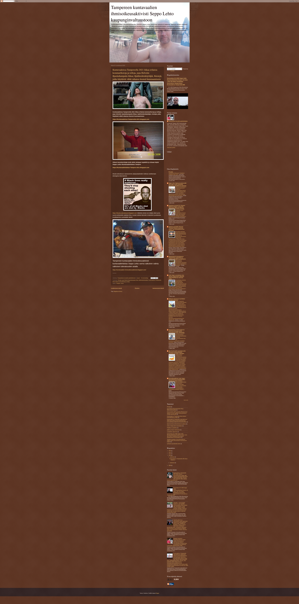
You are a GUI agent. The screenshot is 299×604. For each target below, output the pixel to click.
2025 (170, 450)
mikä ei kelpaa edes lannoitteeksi (174, 425)
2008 (170, 465)
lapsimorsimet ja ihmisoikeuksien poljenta (176, 423)
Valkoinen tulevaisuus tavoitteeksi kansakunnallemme (177, 299)
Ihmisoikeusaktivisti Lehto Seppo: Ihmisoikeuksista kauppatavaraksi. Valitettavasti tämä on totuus (177, 379)
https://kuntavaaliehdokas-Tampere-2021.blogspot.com (131, 167)
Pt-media (171, 172)
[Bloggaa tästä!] (153, 278)
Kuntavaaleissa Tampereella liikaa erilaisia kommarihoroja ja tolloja (176, 417)
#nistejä (119, 280)
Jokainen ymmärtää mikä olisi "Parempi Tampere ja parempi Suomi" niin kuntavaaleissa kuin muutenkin (176, 228)
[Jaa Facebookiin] (156, 278)
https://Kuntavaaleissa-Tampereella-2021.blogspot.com (131, 119)
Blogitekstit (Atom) (118, 291)
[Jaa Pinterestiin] (157, 278)
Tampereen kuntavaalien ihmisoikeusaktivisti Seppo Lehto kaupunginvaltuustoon (142, 13)
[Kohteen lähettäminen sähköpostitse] (151, 278)
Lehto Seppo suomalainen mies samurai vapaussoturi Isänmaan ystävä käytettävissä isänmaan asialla (176, 277)
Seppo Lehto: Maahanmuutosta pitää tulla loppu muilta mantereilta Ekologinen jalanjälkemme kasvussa (177, 184)
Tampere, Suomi (120, 283)
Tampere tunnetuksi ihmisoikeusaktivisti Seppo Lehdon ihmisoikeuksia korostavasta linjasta (177, 440)
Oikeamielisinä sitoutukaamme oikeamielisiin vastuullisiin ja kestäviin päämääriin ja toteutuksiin (177, 258)
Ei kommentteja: (145, 278)
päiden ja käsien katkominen (173, 429)
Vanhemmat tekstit (158, 288)
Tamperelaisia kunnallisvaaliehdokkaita (178, 121)
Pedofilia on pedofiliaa (172, 427)
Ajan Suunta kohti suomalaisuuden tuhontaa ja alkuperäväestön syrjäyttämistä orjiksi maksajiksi (177, 352)
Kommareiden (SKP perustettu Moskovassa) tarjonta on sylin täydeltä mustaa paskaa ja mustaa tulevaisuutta (177, 413)
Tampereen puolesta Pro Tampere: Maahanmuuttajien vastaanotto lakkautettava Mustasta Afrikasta (177, 207)
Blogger (157, 593)
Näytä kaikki (186, 400)
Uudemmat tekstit (116, 288)
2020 (170, 455)
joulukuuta (172, 457)
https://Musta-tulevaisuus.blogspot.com (125, 213)
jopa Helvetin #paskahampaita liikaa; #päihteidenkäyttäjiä (135, 280)
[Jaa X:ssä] (154, 278)
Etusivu (137, 288)
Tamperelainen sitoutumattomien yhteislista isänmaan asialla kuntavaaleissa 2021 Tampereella (177, 331)
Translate (172, 70)
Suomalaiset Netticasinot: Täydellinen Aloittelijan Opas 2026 (177, 174)
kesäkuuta (172, 462)
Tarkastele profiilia (171, 147)
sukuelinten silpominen (172, 431)
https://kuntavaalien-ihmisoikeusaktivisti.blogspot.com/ (129, 270)
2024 (170, 453)
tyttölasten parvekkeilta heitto (173, 443)
